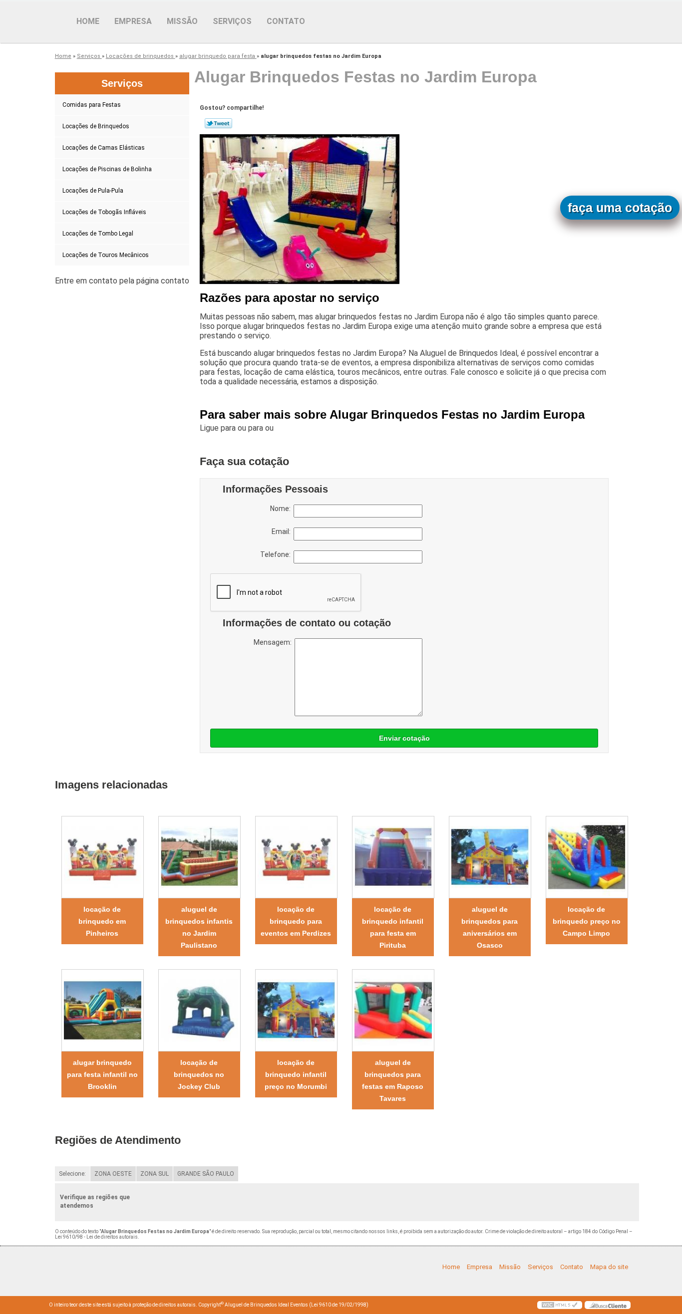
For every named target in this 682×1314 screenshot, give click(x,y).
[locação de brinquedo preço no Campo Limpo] (587, 857)
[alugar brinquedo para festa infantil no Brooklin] (102, 1010)
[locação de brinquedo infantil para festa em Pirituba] (393, 857)
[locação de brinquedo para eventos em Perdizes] (296, 857)
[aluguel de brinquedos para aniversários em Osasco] (490, 857)
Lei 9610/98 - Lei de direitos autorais (96, 1237)
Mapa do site (609, 1267)
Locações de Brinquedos (95, 126)
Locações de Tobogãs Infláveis (104, 212)
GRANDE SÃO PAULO (205, 1173)
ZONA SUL (154, 1173)
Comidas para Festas (91, 104)
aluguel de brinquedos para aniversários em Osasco (489, 927)
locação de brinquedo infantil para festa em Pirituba (392, 927)
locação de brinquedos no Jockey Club (199, 1074)
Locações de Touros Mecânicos (105, 255)
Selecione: (72, 1173)
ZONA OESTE (113, 1173)
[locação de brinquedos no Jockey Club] (199, 1010)
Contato (286, 21)
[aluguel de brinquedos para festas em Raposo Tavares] (393, 1010)
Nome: (282, 509)
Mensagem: (274, 642)
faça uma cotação (620, 208)
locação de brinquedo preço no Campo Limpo (587, 921)
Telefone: (277, 554)
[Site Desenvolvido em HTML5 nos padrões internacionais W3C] (559, 1305)
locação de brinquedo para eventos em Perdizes (296, 921)
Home (87, 21)
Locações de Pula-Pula (92, 190)
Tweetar (218, 123)
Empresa (133, 21)
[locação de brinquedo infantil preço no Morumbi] (296, 1010)
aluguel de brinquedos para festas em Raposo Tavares (392, 1080)
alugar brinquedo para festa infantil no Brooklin (102, 1074)
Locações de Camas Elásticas (103, 147)
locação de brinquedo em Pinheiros (102, 921)
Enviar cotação (404, 738)
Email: (283, 531)
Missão (182, 21)
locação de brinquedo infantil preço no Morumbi (296, 1074)
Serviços (232, 21)
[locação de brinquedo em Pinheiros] (102, 857)
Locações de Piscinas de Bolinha (107, 169)
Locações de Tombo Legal (97, 233)
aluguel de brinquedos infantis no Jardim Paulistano (199, 927)
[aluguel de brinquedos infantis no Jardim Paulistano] (199, 857)
